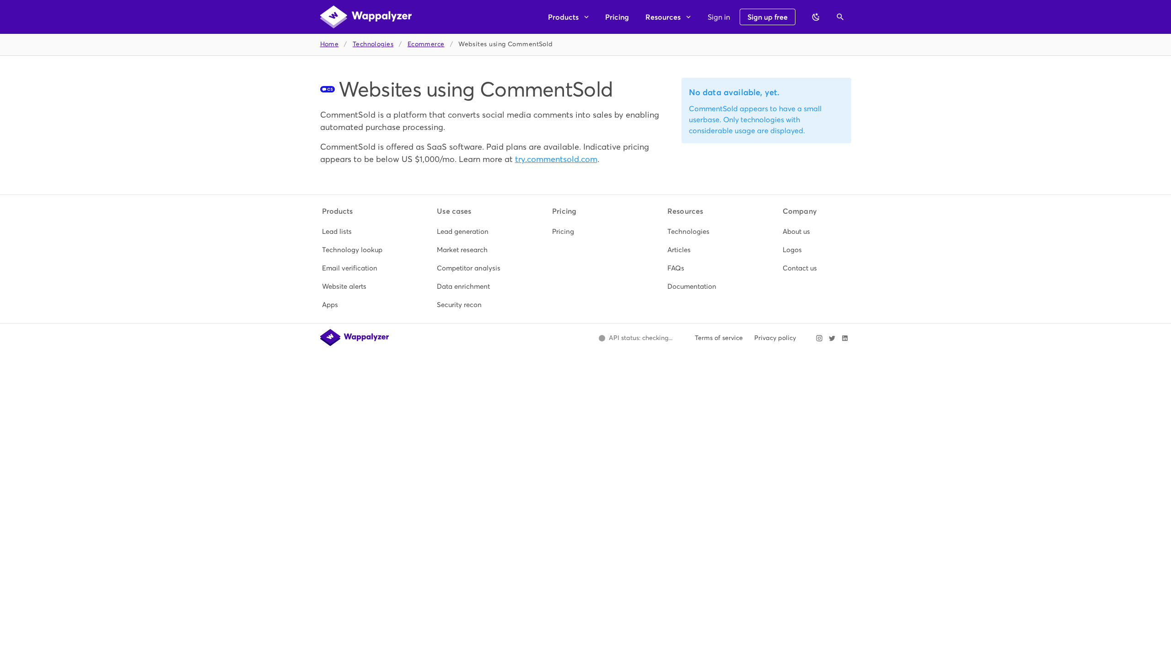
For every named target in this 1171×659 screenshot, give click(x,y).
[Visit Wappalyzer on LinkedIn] (844, 338)
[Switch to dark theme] (816, 17)
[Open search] (840, 17)
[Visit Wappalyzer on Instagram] (819, 338)
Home (329, 44)
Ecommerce (426, 44)
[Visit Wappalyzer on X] (832, 338)
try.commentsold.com (556, 159)
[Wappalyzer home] (366, 16)
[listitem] (355, 231)
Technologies (373, 44)
